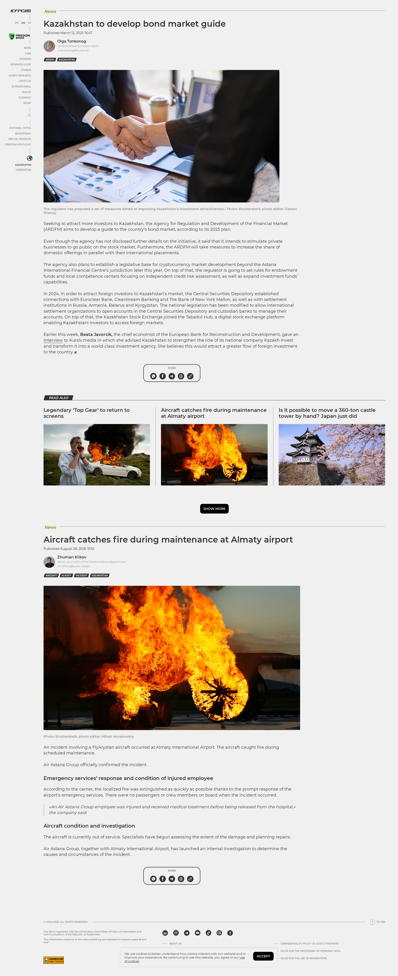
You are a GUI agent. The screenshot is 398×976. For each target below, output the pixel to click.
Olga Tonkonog (71, 41)
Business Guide (21, 64)
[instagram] (176, 933)
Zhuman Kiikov (71, 557)
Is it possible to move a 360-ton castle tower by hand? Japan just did (327, 413)
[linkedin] (165, 933)
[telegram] (187, 933)
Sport (27, 103)
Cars (28, 53)
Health (26, 92)
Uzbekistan (23, 169)
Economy (24, 97)
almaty (66, 575)
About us (175, 943)
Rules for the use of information (304, 958)
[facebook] (230, 933)
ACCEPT (263, 956)
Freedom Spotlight (18, 144)
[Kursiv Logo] (20, 10)
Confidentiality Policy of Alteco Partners (310, 943)
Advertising (23, 133)
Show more (214, 509)
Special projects (19, 139)
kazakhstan (67, 59)
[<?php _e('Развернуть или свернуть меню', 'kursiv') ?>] (29, 158)
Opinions (25, 59)
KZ (29, 23)
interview (53, 340)
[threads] (219, 933)
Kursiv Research (20, 75)
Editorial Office (20, 128)
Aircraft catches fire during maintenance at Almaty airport (214, 413)
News (27, 47)
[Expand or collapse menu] (29, 116)
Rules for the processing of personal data (310, 951)
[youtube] (197, 933)
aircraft (51, 575)
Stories (26, 70)
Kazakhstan (23, 164)
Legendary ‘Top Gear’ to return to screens (87, 413)
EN (23, 23)
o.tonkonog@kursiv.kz (72, 50)
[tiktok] (208, 933)
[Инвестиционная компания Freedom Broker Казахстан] (19, 37)
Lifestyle (25, 81)
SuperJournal (21, 86)
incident (81, 575)
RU (16, 23)
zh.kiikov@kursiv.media (73, 566)
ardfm (50, 59)
